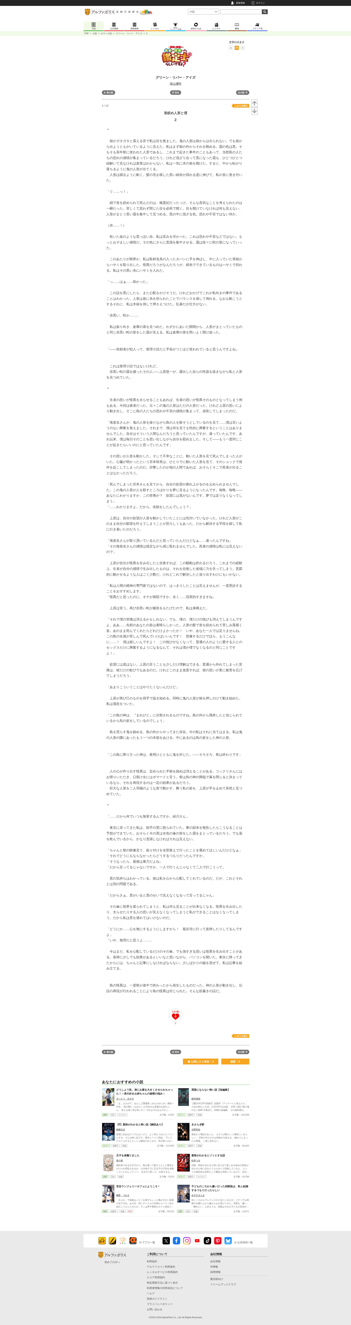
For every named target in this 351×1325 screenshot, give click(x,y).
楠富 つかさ (123, 1195)
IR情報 (214, 1266)
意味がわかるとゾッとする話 (208, 1155)
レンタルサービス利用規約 (162, 1272)
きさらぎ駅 (197, 1124)
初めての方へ (112, 1262)
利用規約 (152, 1261)
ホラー (181, 1115)
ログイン (260, 3)
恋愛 (105, 1115)
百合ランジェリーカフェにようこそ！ (138, 1186)
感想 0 (235, 1061)
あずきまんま (198, 1195)
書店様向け (216, 1279)
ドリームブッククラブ (223, 1284)
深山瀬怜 (175, 83)
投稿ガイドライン (157, 1298)
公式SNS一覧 (245, 1242)
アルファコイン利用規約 (161, 1266)
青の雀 (119, 1160)
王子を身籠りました (127, 1155)
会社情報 (215, 1261)
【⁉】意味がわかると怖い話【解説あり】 (140, 1124)
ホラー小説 (106, 33)
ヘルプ (151, 1293)
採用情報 (215, 1272)
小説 (94, 33)
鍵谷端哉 (195, 1098)
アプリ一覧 (148, 1242)
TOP (86, 33)
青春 (105, 1211)
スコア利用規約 (156, 1277)
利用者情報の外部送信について (165, 1288)
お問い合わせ (154, 1309)
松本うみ (195, 1160)
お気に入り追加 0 (202, 1061)
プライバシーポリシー (160, 1304)
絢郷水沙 (120, 1129)
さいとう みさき (125, 1098)
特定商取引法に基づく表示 (162, 1282)
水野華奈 (195, 1129)
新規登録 (240, 3)
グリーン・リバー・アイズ (129, 33)
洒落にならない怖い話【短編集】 (210, 1089)
